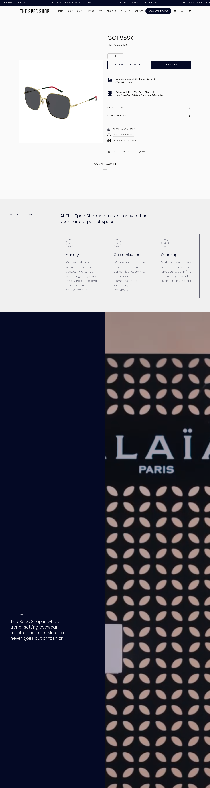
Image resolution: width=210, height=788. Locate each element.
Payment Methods (117, 116)
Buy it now (171, 65)
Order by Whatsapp (124, 129)
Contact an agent (123, 135)
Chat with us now (123, 82)
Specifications (115, 107)
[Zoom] (98, 139)
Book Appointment (158, 11)
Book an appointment (125, 140)
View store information (152, 95)
